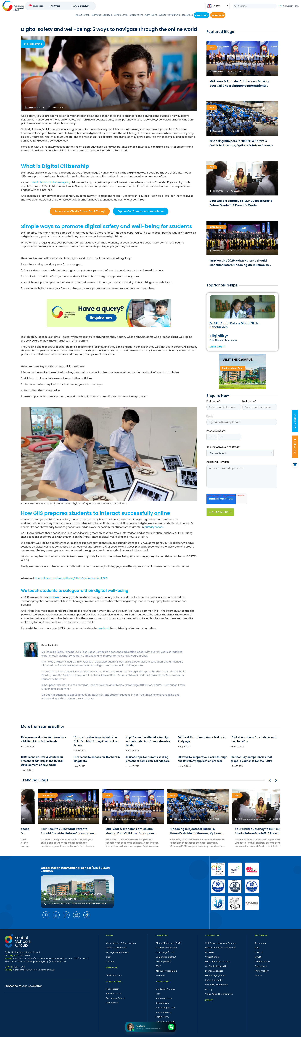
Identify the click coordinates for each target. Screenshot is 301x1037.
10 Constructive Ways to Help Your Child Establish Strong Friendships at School (97, 741)
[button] (276, 780)
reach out (104, 628)
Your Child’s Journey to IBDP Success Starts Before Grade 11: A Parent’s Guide (246, 833)
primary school (153, 527)
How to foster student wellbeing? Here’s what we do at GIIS (71, 578)
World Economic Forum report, (51, 182)
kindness (54, 597)
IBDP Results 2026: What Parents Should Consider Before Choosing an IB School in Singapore (239, 265)
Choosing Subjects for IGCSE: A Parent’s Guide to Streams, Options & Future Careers (182, 833)
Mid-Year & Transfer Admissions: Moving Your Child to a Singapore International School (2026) (239, 85)
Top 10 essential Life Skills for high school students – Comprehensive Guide (148, 741)
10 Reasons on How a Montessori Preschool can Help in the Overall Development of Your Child (42, 761)
